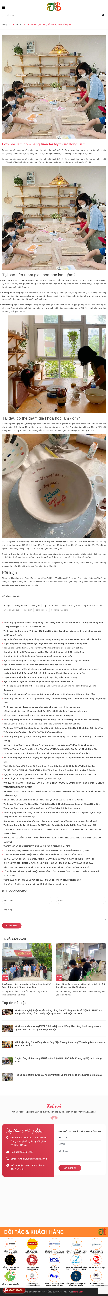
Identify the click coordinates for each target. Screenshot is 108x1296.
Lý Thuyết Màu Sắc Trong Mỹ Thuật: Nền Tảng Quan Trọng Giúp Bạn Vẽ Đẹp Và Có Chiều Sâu (49, 745)
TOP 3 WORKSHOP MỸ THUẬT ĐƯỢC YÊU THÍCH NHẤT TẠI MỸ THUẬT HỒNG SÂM (43, 854)
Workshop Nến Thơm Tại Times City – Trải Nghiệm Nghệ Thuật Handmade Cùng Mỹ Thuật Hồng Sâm (52, 804)
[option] (27, 972)
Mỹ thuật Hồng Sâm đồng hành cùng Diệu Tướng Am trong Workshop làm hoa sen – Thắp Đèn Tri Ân (52, 639)
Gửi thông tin (69, 1168)
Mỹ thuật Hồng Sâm (71, 605)
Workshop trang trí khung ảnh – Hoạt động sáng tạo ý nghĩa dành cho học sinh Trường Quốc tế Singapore (50, 688)
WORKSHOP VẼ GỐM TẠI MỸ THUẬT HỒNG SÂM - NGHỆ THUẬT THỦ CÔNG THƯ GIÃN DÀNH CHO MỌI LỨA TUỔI (52, 840)
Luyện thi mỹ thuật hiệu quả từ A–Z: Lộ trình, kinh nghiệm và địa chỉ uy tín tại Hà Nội (44, 673)
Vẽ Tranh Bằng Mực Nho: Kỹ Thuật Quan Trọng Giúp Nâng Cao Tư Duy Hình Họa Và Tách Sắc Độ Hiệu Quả (53, 759)
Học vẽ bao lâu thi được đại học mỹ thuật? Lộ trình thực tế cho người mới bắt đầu (43, 648)
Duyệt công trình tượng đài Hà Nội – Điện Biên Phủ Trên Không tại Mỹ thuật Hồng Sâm (45, 643)
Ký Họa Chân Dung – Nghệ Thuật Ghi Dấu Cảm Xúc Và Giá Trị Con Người (38, 715)
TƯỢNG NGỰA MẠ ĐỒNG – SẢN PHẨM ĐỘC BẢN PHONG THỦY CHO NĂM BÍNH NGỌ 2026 (46, 850)
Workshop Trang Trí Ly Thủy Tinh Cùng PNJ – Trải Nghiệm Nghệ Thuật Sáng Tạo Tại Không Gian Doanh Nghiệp (53, 738)
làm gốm (36, 605)
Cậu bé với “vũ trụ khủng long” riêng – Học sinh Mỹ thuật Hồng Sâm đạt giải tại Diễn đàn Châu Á (50, 821)
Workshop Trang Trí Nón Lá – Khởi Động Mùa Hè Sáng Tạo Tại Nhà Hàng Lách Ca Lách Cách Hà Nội (52, 719)
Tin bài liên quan (14, 938)
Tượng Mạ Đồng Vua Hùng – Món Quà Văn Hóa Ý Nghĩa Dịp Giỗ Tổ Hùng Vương (42, 808)
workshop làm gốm (59, 610)
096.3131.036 (26, 1152)
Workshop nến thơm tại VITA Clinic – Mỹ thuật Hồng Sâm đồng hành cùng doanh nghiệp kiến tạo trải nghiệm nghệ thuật (52, 633)
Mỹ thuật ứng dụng (12, 610)
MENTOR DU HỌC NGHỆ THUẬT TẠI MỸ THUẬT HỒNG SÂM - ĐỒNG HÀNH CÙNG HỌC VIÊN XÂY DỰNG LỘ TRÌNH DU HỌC (54, 793)
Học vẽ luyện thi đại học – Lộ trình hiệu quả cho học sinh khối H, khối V (38, 681)
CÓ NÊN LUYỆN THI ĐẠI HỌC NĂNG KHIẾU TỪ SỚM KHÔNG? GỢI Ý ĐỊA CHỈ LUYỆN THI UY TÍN (49, 859)
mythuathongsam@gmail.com (32, 1159)
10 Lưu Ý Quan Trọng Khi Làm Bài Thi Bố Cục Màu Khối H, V (32, 779)
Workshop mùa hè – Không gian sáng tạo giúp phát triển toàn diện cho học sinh (42, 707)
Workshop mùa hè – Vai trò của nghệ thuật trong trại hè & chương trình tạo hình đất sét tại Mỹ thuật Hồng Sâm (55, 700)
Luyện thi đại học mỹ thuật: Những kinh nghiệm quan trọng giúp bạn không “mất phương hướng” (51, 669)
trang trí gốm (41, 610)
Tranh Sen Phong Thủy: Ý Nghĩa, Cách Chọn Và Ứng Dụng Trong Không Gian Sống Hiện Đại (48, 753)
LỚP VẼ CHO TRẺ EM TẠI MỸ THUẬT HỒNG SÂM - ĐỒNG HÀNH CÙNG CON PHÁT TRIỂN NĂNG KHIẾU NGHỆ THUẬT (52, 873)
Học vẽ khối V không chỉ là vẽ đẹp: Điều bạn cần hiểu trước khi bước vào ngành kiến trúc (47, 660)
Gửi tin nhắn (11, 926)
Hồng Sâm (78, 1292)
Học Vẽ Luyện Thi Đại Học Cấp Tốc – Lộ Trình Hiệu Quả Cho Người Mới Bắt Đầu (42, 724)
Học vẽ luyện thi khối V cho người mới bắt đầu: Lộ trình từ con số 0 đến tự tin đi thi (44, 652)
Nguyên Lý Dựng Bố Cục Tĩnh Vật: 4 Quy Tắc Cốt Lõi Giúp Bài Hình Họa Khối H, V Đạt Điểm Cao (50, 774)
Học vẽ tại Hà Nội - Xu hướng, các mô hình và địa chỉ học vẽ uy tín (35, 884)
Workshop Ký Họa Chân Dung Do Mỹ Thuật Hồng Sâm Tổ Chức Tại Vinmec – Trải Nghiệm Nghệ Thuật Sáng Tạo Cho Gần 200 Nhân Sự (52, 814)
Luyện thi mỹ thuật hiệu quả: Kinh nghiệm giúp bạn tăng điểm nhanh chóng (40, 677)
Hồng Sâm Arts (22, 605)
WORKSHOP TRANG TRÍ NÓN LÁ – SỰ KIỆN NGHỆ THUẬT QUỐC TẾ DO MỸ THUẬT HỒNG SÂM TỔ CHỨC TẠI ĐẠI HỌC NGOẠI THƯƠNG (54, 785)
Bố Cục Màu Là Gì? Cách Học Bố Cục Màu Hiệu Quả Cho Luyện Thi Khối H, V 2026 (43, 800)
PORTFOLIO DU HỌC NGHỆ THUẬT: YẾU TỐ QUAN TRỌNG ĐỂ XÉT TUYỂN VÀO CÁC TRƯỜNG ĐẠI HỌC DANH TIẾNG (53, 831)
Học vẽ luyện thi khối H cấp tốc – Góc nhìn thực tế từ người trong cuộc (38, 656)
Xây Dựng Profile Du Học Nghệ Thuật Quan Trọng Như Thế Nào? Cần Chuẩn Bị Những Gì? (47, 867)
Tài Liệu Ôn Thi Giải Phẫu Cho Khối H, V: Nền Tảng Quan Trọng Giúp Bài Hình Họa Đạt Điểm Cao (50, 770)
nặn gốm (28, 610)
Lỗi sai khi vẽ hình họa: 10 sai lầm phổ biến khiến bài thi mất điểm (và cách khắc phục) (45, 711)
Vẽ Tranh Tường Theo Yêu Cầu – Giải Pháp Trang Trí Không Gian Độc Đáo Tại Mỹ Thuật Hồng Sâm (51, 749)
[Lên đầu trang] (103, 1283)
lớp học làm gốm (51, 605)
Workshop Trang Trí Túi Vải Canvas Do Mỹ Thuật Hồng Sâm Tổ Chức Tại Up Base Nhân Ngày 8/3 (50, 825)
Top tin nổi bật (14, 1003)
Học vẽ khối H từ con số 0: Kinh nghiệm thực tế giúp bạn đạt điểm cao (37, 665)
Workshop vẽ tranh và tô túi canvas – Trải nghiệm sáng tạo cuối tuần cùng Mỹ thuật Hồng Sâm (49, 694)
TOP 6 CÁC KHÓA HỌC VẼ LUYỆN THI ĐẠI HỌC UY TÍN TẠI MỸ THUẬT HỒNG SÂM (42, 880)
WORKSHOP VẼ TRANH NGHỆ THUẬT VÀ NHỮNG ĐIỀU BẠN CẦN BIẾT (37, 846)
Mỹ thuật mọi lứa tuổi (93, 605)
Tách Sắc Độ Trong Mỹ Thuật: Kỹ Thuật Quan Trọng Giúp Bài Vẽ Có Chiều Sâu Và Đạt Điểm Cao (49, 766)
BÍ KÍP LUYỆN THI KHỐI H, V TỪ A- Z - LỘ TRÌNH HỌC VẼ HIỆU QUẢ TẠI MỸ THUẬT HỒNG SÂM (48, 863)
